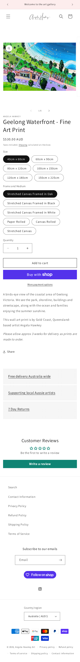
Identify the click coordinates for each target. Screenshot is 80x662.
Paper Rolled (16, 222)
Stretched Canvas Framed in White (31, 212)
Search (12, 487)
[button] (8, 16)
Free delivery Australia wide (29, 376)
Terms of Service (19, 534)
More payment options (40, 284)
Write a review (40, 464)
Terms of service (18, 653)
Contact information (63, 653)
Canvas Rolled (46, 222)
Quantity (8, 240)
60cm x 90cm (45, 159)
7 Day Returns (19, 409)
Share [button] (11, 351)
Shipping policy (39, 653)
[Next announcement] (72, 4)
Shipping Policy (18, 524)
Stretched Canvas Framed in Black (31, 203)
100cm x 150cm (47, 168)
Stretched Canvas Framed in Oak (30, 194)
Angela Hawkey (12, 116)
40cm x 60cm (16, 159)
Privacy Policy (17, 506)
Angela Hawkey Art (25, 647)
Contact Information (21, 497)
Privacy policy (47, 647)
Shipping (23, 144)
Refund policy (66, 647)
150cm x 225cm (49, 177)
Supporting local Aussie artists (31, 392)
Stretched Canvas (19, 231)
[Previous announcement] (7, 4)
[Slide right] (49, 110)
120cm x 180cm (17, 177)
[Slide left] (30, 110)
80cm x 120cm (17, 168)
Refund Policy (17, 515)
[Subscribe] (60, 560)
